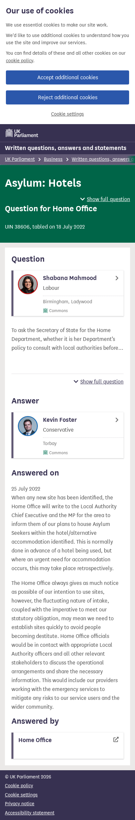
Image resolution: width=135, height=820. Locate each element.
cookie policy (19, 61)
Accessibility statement (29, 813)
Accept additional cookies (67, 77)
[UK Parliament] (22, 133)
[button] (105, 199)
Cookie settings (67, 114)
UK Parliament (20, 159)
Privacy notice (19, 804)
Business (53, 159)
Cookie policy (19, 786)
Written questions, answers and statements (65, 148)
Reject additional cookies (67, 97)
